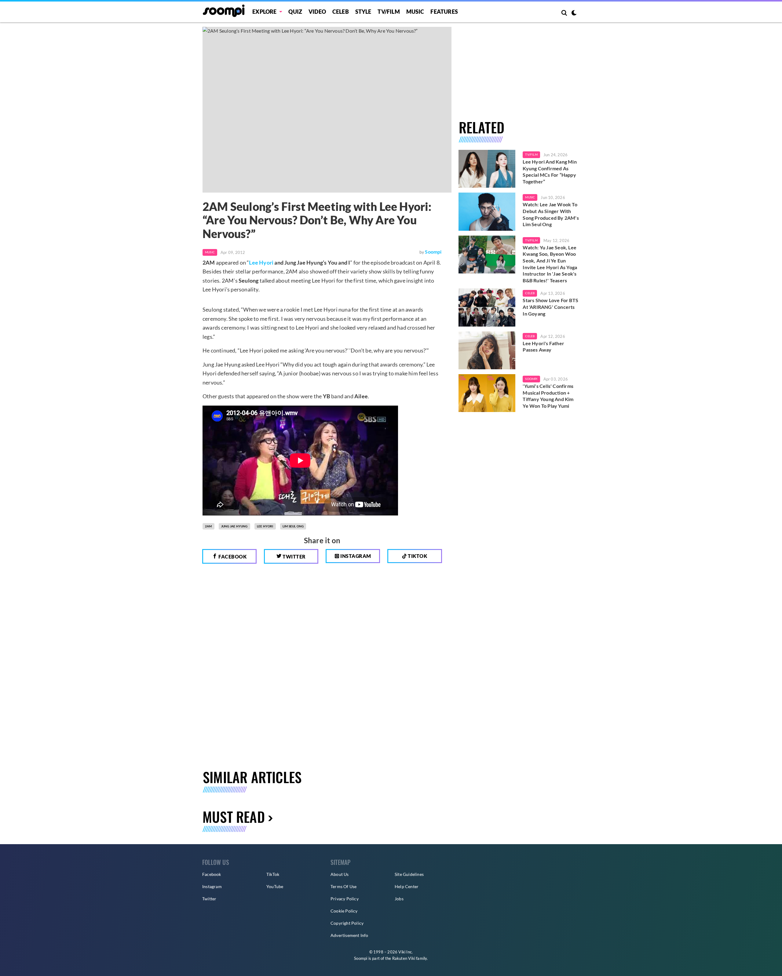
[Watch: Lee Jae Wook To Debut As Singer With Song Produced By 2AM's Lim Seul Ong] (487, 211)
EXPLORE (264, 11)
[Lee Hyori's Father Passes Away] (487, 350)
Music (415, 11)
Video (317, 11)
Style (363, 11)
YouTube (274, 886)
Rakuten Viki (403, 958)
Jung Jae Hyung (234, 526)
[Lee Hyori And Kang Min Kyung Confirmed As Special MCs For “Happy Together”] (487, 169)
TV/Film (531, 154)
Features (444, 11)
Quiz (295, 11)
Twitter (294, 556)
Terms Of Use (343, 886)
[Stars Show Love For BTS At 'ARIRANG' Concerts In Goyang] (487, 307)
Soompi (433, 252)
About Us (340, 874)
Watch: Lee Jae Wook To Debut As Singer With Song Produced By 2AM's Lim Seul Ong (551, 214)
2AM (208, 526)
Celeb (340, 11)
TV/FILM (389, 11)
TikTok (272, 874)
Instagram (355, 556)
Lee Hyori (261, 262)
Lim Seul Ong (293, 526)
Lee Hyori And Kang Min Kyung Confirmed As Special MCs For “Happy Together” (549, 171)
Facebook (232, 556)
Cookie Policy (344, 910)
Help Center (406, 886)
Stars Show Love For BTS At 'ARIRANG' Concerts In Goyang (550, 306)
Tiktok (417, 556)
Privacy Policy (345, 898)
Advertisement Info (349, 935)
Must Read (234, 816)
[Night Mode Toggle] (574, 13)
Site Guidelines (409, 874)
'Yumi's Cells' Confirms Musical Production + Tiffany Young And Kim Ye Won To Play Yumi (548, 396)
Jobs (399, 898)
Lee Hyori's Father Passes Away (543, 346)
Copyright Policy (347, 923)
